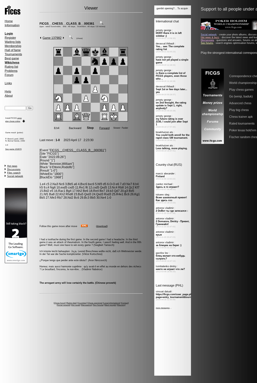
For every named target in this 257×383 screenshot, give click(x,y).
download (102, 226)
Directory (121, 305)
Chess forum (59, 303)
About (9, 95)
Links (8, 83)
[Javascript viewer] (70, 38)
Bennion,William (61, 163)
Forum (9, 75)
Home (9, 21)
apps (19, 118)
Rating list (11, 66)
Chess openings (95, 303)
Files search (14, 172)
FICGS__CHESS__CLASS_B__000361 (67, 23)
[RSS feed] (84, 226)
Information (12, 25)
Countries (82, 303)
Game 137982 (52, 38)
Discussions (14, 169)
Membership (13, 46)
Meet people (110, 305)
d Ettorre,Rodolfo (61, 167)
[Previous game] (40, 38)
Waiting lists (13, 41)
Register (10, 37)
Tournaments (13, 54)
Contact (124, 303)
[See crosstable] (101, 23)
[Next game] (63, 38)
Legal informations (112, 303)
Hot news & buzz (210, 37)
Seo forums (98, 305)
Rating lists (71, 303)
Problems (11, 70)
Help (8, 91)
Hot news (12, 166)
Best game (12, 58)
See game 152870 (13, 149)
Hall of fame (13, 50)
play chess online (12, 121)
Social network (15, 176)
